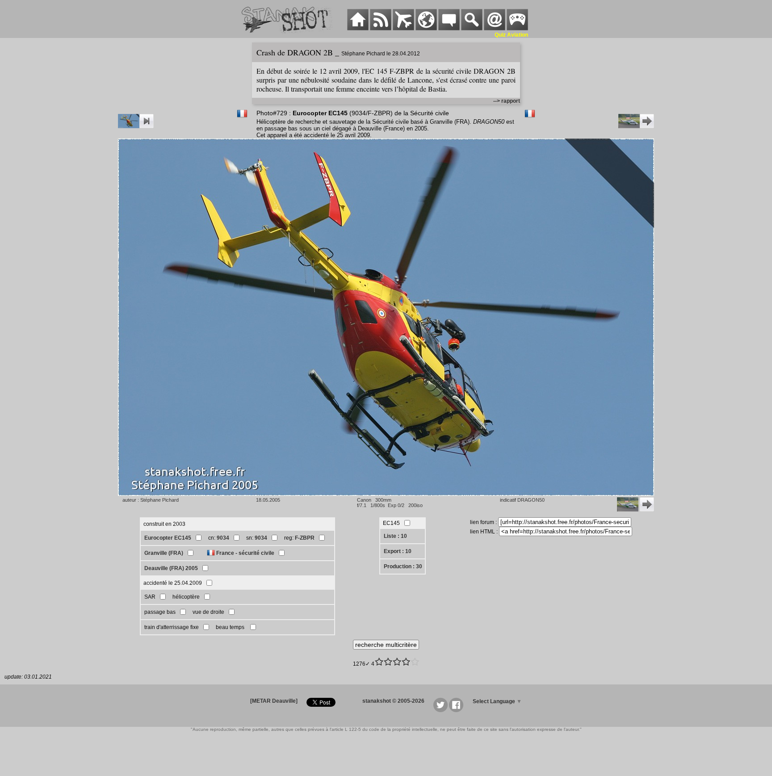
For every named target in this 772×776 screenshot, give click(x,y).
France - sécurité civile (245, 553)
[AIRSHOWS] (426, 28)
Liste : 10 (395, 536)
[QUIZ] (517, 28)
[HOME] (358, 28)
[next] (636, 126)
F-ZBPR (305, 538)
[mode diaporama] (136, 126)
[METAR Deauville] (274, 701)
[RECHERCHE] (471, 28)
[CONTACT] (494, 28)
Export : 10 (397, 551)
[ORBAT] (403, 28)
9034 (223, 538)
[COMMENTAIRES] (449, 28)
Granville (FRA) (163, 553)
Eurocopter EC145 (167, 538)
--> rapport (506, 101)
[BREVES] (380, 28)
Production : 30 (403, 566)
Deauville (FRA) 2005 (171, 568)
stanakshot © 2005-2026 (393, 701)
